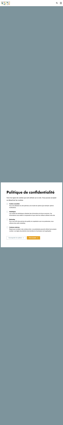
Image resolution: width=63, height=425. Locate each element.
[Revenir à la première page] (5, 3)
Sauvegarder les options (15, 237)
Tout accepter (32, 237)
